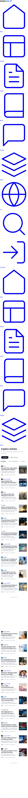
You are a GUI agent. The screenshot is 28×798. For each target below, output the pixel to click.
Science (3, 487)
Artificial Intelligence (13, 461)
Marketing (3, 666)
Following (15, 457)
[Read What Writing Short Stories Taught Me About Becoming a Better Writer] (23, 635)
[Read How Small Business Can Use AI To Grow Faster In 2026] (23, 661)
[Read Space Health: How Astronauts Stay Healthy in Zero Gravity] (23, 482)
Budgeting (3, 718)
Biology (23, 461)
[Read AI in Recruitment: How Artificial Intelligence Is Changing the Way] (23, 648)
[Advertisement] (14, 612)
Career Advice (3, 692)
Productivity (3, 578)
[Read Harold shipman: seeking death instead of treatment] (23, 726)
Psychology (3, 513)
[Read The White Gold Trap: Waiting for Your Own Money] (23, 495)
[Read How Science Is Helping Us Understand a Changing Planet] (23, 560)
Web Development (3, 526)
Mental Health (3, 474)
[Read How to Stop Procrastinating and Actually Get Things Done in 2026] (23, 687)
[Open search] (14, 237)
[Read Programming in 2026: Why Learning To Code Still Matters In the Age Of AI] (23, 521)
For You (5, 457)
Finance (3, 500)
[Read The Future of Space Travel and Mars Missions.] (23, 752)
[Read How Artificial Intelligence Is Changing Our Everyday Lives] (23, 534)
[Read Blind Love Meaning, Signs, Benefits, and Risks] (23, 674)
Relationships (3, 679)
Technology (3, 757)
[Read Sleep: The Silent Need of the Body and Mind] (23, 739)
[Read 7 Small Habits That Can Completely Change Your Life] (23, 573)
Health (3, 744)
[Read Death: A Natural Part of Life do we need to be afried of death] (23, 508)
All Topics (3, 461)
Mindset (3, 640)
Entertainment (3, 731)
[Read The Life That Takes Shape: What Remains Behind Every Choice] (23, 469)
